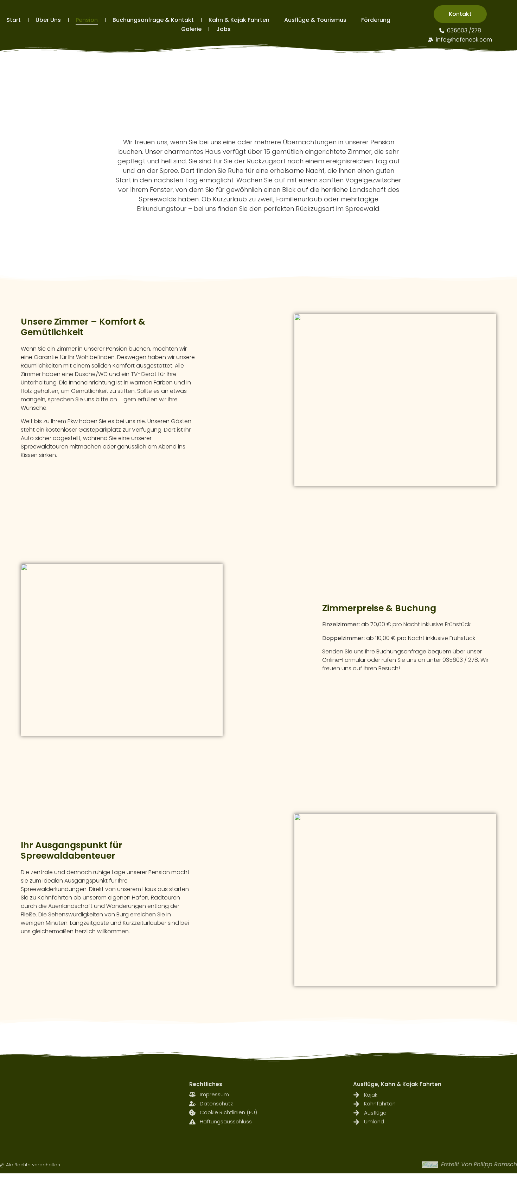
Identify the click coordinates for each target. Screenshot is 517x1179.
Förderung (375, 20)
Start (13, 20)
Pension (87, 20)
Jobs (223, 29)
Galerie (191, 29)
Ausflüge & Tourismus (315, 20)
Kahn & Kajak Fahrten (239, 20)
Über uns (48, 20)
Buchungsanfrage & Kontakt (153, 20)
